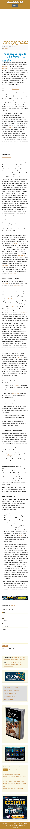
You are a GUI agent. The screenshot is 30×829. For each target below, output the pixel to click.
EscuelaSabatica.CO (15, 2)
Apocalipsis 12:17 (6, 157)
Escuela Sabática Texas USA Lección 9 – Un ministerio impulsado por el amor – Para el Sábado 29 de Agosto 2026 (14, 785)
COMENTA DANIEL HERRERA (10, 696)
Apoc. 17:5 (19, 357)
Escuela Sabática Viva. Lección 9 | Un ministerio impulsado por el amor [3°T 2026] (13, 789)
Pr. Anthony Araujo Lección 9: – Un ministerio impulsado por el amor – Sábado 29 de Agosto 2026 (14, 773)
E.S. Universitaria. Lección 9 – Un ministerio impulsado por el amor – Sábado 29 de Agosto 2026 (14, 777)
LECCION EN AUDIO (8, 699)
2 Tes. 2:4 (9, 455)
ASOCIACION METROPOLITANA (11, 687)
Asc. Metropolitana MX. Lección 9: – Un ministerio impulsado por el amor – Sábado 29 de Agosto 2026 (13, 780)
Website (4, 624)
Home (6, 825)
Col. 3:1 (20, 535)
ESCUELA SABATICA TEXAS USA (11, 690)
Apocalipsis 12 (5, 66)
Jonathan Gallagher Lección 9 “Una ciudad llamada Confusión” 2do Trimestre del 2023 (14, 664)
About (10, 825)
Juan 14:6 (11, 127)
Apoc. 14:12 (13, 273)
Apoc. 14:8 (11, 307)
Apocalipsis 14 (5, 265)
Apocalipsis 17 (5, 68)
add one (13, 605)
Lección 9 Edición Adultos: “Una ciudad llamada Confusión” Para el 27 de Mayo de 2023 (14, 659)
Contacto (15, 825)
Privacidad (22, 825)
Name (4, 612)
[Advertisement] (15, 25)
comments (5, 48)
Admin (15, 827)
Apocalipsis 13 (21, 255)
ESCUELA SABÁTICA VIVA (10, 693)
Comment (4, 629)
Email (4, 618)
